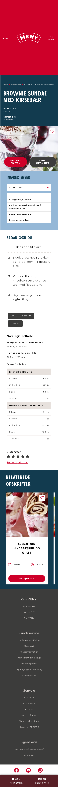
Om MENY (29, 618)
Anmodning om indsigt (29, 658)
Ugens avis (29, 755)
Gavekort (29, 646)
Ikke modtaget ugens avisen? (29, 749)
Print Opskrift (43, 162)
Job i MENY (29, 612)
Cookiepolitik (29, 676)
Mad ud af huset (29, 715)
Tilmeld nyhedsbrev (29, 721)
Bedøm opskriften (17, 462)
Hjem (5, 85)
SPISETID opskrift (21, 316)
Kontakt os (29, 606)
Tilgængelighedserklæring (29, 670)
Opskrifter (16, 85)
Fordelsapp (29, 703)
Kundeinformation (29, 652)
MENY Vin (29, 709)
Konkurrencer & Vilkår (29, 640)
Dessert (15, 323)
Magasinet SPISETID (29, 727)
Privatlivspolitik (29, 664)
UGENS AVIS (42, 783)
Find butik (29, 698)
